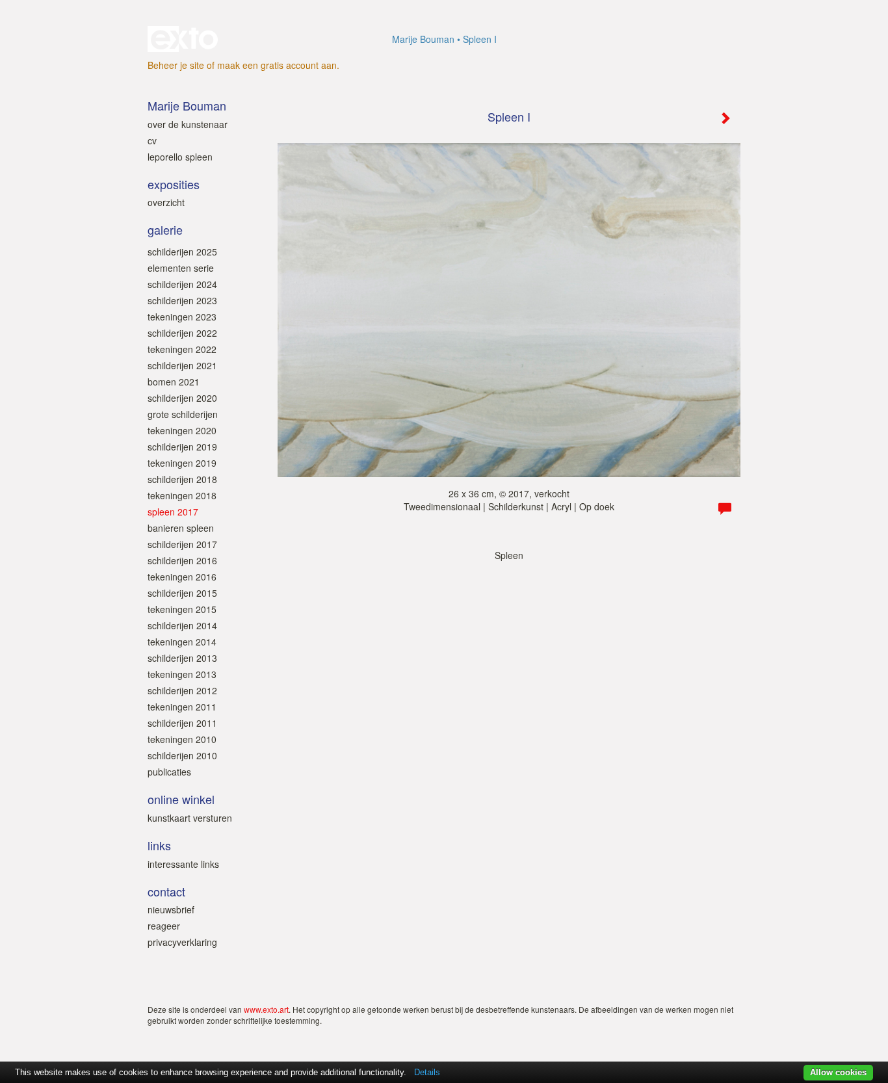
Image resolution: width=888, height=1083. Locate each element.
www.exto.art (266, 1009)
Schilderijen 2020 (182, 397)
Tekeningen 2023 (182, 316)
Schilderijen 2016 (182, 560)
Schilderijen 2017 (182, 544)
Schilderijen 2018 (182, 479)
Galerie (165, 230)
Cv (152, 140)
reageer (164, 925)
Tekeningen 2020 (182, 430)
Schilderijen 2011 (182, 722)
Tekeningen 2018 (182, 495)
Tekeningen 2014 (182, 641)
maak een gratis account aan (277, 65)
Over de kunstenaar (188, 124)
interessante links (183, 863)
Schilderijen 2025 (182, 251)
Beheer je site (176, 65)
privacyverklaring (182, 941)
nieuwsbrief (171, 909)
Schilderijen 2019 (182, 446)
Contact (166, 891)
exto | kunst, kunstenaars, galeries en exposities (184, 39)
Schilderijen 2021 (182, 365)
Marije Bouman (423, 39)
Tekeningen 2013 (182, 674)
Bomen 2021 (174, 381)
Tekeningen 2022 (182, 349)
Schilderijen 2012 (182, 690)
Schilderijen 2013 (182, 657)
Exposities (174, 184)
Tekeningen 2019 (182, 462)
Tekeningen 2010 (182, 739)
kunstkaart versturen (190, 817)
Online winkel (181, 799)
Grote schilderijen (183, 414)
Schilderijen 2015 (182, 592)
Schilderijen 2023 (182, 300)
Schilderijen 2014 (182, 625)
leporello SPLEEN (180, 156)
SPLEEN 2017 (173, 511)
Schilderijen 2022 (182, 332)
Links (159, 845)
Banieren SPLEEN (181, 527)
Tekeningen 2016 (182, 576)
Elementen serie (181, 267)
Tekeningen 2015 (182, 609)
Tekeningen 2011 (182, 706)
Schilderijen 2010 (182, 755)
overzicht (166, 202)
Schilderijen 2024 (182, 284)
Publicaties (169, 771)
